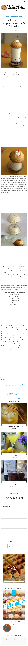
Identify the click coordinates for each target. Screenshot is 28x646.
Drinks (15, 16)
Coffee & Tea (9, 16)
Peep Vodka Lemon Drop (14, 455)
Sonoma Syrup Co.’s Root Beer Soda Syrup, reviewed (14, 483)
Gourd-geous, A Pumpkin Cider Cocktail (14, 427)
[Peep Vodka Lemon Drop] (14, 443)
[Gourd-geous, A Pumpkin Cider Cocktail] (14, 414)
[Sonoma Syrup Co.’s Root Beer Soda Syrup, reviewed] (14, 471)
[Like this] (21, 385)
